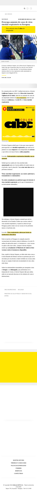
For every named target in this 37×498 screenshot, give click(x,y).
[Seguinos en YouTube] (19, 490)
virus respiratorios (21, 97)
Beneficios (18, 470)
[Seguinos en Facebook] (16, 490)
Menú (34, 8)
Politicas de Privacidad (18, 465)
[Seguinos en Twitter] (17, 490)
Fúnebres (18, 468)
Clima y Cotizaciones (21, 8)
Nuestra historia (18, 460)
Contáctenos (18, 473)
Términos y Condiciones (18, 463)
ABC (4, 8)
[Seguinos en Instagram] (21, 490)
